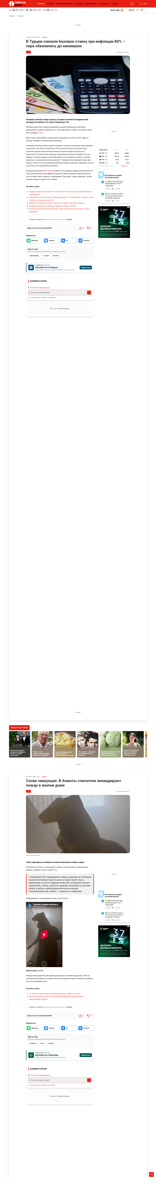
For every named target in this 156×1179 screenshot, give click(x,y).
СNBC (41, 133)
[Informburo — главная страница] (18, 3)
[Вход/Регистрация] (140, 3)
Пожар (51, 1043)
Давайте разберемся (64, 4)
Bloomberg (48, 171)
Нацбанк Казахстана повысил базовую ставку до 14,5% (52, 206)
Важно (56, 256)
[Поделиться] (151, 1174)
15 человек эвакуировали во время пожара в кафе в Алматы (54, 993)
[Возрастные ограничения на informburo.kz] (132, 3)
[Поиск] (136, 3)
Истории (50, 4)
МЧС (42, 1043)
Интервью (79, 4)
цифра (45, 37)
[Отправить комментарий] (89, 292)
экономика (34, 256)
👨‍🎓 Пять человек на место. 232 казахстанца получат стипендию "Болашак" (114, 196)
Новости (41, 4)
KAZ (145, 4)
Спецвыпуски (90, 4)
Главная (12, 16)
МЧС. (56, 870)
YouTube (114, 4)
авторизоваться (44, 287)
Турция (46, 256)
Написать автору (123, 52)
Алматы (33, 1043)
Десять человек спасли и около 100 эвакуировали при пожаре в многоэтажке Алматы (56, 997)
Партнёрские (104, 4)
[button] (138, 10)
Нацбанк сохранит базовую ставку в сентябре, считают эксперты (56, 203)
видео (45, 776)
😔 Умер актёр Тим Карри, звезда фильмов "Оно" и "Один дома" (114, 184)
